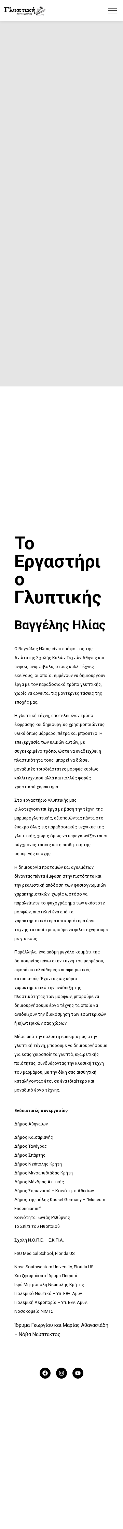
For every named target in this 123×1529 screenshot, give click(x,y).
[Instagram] (61, 1373)
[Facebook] (45, 1373)
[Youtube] (77, 1373)
